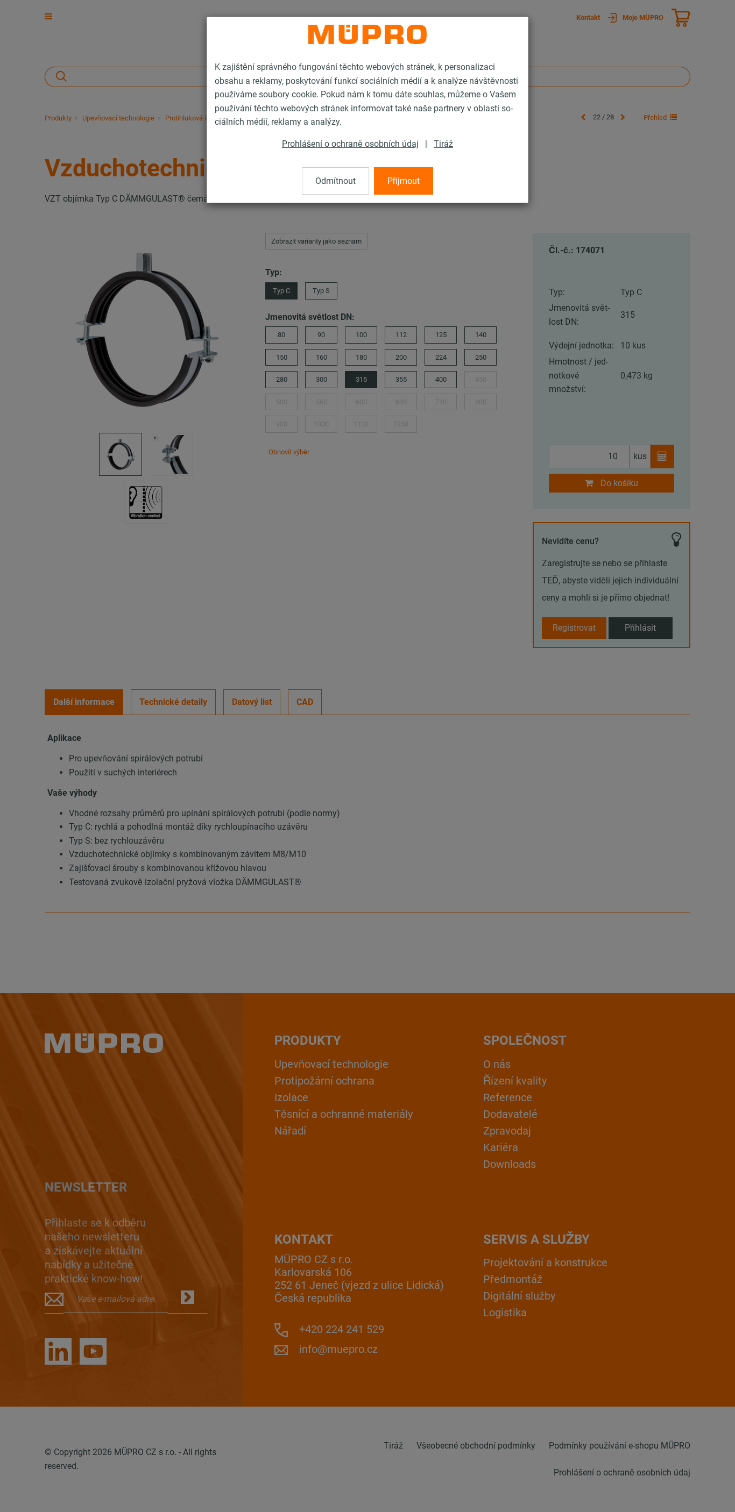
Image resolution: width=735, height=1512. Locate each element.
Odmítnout (335, 181)
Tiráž (443, 144)
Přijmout (403, 181)
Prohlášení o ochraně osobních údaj (350, 144)
